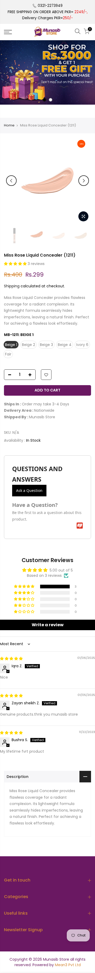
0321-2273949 (50, 5)
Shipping (12, 286)
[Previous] (11, 180)
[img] (11, 658)
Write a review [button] (48, 625)
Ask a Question (29, 490)
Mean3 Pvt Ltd (68, 964)
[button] (16, 263)
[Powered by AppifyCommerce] (80, 525)
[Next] (83, 180)
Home (9, 125)
